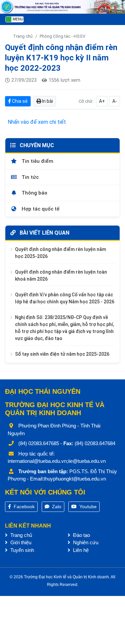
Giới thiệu (20, 542)
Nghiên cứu (85, 542)
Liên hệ (80, 550)
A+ (102, 101)
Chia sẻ (19, 101)
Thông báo (33, 193)
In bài (47, 101)
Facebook (23, 506)
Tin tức (29, 177)
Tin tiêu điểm (36, 161)
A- (114, 101)
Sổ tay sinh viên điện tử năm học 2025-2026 (62, 354)
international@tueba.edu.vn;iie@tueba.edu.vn (57, 461)
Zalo (56, 506)
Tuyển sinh (21, 550)
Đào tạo (81, 535)
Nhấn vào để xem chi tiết (37, 122)
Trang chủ (23, 36)
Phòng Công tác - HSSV (62, 36)
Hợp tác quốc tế (39, 209)
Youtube (87, 506)
